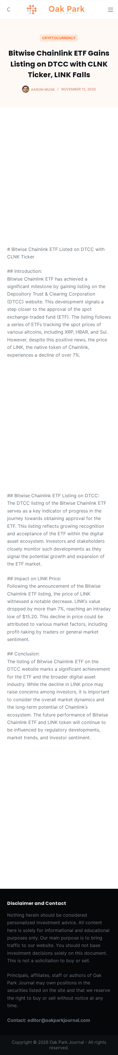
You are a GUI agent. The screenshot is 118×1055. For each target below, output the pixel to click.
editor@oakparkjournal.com (58, 1020)
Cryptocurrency (59, 38)
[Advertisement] (59, 183)
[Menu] (110, 9)
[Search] (9, 9)
